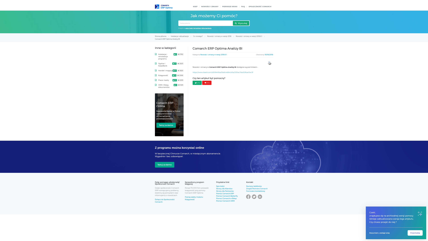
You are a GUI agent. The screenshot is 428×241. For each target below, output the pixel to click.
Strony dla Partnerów (225, 191)
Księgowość (163, 75)
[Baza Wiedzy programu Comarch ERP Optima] (163, 6)
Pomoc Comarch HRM (225, 201)
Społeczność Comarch (260, 7)
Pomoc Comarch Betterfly (227, 196)
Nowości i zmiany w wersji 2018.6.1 (213, 55)
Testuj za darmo (166, 125)
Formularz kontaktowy (255, 191)
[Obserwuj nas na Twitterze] (254, 199)
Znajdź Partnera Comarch (257, 189)
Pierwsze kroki (229, 7)
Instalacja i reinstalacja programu (163, 56)
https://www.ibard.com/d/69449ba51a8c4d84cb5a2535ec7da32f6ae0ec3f (223, 72)
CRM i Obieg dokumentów (164, 86)
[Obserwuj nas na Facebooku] (248, 199)
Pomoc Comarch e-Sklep (226, 198)
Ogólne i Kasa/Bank (162, 64)
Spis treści (220, 186)
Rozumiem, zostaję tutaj (379, 233)
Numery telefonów (254, 186)
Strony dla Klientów (224, 189)
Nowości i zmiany (209, 7)
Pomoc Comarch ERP (225, 193)
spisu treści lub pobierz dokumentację (198, 28)
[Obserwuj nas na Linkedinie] (260, 199)
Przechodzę (415, 233)
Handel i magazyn (165, 71)
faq (243, 7)
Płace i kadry (163, 80)
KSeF (195, 7)
